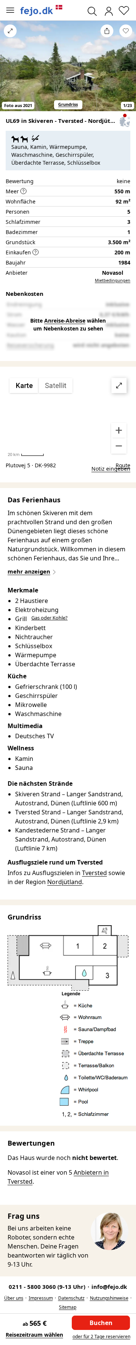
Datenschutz (71, 1298)
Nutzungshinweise (109, 1298)
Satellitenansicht (68, 416)
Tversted (94, 873)
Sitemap (67, 1307)
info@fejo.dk (109, 1286)
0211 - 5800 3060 (48, 1286)
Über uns (13, 1298)
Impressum (41, 1298)
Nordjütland (64, 882)
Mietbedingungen (112, 280)
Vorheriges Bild (10, 70)
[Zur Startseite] (41, 10)
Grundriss (68, 104)
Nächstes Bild (125, 70)
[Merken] (125, 30)
